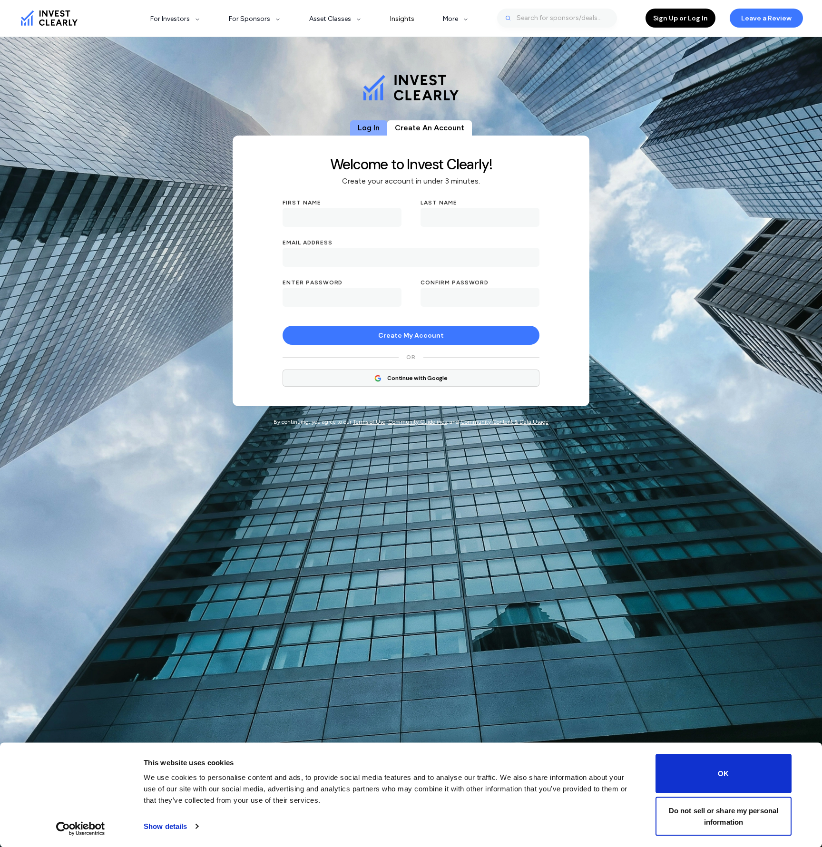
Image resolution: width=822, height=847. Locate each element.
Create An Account (429, 127)
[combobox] (557, 18)
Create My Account (411, 335)
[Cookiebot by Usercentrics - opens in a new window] (80, 828)
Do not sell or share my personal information (723, 816)
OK (723, 773)
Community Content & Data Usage (504, 422)
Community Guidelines (417, 422)
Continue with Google (417, 378)
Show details (165, 826)
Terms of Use (369, 422)
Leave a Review (766, 18)
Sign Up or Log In (680, 18)
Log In (369, 127)
